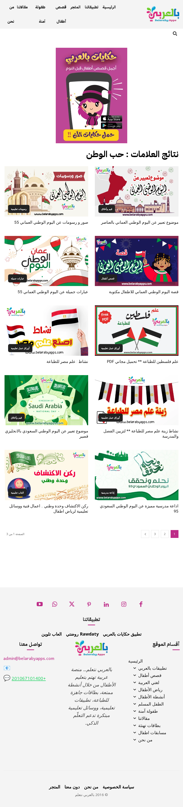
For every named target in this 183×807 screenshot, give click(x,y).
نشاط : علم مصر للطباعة (67, 361)
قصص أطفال (107, 278)
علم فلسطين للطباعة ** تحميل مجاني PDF (142, 361)
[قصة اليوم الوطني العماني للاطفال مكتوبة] (136, 261)
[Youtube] (39, 605)
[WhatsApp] (54, 605)
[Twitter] (71, 605)
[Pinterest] (89, 605)
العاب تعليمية (17, 492)
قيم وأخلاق (106, 209)
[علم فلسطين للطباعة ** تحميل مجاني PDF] (136, 330)
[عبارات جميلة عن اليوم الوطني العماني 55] (46, 261)
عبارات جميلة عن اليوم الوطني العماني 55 (53, 291)
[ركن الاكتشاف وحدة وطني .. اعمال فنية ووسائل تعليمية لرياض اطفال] (46, 475)
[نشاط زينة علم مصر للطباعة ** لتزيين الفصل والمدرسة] (136, 400)
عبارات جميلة (17, 278)
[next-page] (145, 534)
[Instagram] (123, 605)
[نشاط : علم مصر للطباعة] (46, 330)
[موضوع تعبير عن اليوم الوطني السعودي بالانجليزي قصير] (46, 400)
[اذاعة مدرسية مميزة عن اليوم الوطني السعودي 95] (136, 475)
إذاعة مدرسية (107, 492)
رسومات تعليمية (19, 209)
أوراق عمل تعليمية (110, 348)
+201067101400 (29, 679)
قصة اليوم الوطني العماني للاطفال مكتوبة (143, 291)
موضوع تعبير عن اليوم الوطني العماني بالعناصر (139, 222)
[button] (175, 33)
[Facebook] (140, 605)
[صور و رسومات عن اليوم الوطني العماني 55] (46, 191)
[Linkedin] (106, 605)
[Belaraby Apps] (163, 14)
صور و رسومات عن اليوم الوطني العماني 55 (51, 222)
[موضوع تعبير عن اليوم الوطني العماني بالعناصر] (136, 191)
